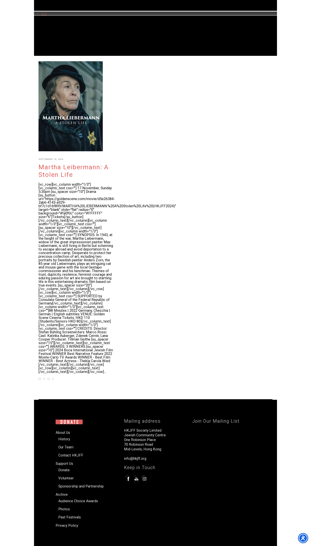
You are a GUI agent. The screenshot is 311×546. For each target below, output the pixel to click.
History (64, 439)
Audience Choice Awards (78, 501)
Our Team (65, 447)
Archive (62, 494)
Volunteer (66, 478)
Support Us (64, 463)
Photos (64, 509)
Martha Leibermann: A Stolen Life (74, 171)
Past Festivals (69, 517)
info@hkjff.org (135, 458)
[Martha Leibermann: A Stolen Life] (71, 106)
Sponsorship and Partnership (81, 486)
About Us (63, 432)
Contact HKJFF (70, 455)
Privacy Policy (67, 525)
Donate (64, 470)
